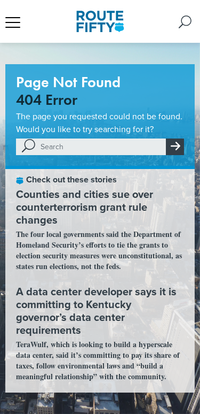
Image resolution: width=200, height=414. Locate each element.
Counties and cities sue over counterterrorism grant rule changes (84, 207)
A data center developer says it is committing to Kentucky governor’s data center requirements (96, 310)
